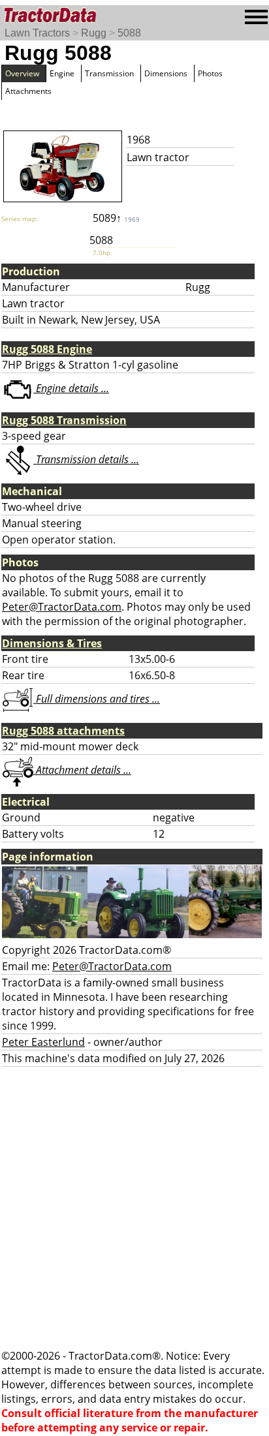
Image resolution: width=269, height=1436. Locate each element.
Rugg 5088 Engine (47, 349)
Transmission (109, 73)
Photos (210, 73)
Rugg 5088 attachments (63, 731)
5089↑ (116, 218)
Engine (62, 73)
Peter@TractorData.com (61, 607)
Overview (22, 73)
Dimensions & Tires (52, 643)
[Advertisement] (134, 1207)
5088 (129, 32)
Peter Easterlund (43, 1042)
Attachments (28, 91)
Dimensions (165, 73)
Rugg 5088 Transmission (64, 420)
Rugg (93, 32)
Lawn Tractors (37, 32)
